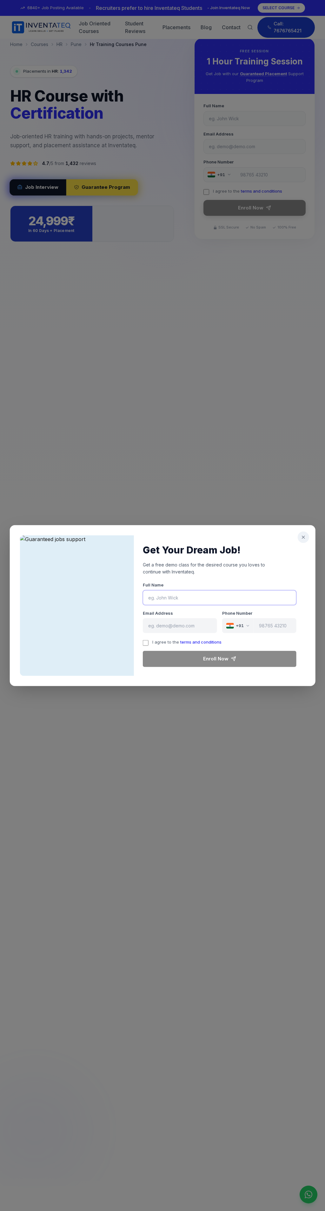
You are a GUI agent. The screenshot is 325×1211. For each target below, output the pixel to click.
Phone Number (237, 612)
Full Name (153, 584)
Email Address (158, 612)
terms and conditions (201, 642)
